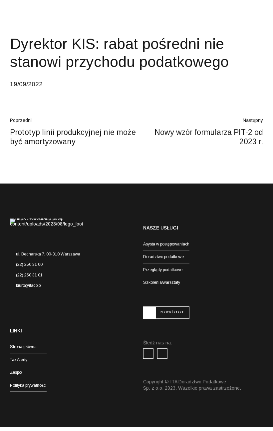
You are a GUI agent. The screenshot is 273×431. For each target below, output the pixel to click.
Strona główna (23, 346)
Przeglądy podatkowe (162, 269)
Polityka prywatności (28, 385)
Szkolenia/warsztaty (161, 282)
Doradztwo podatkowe (163, 256)
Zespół (16, 372)
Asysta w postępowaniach (166, 244)
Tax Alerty (18, 359)
